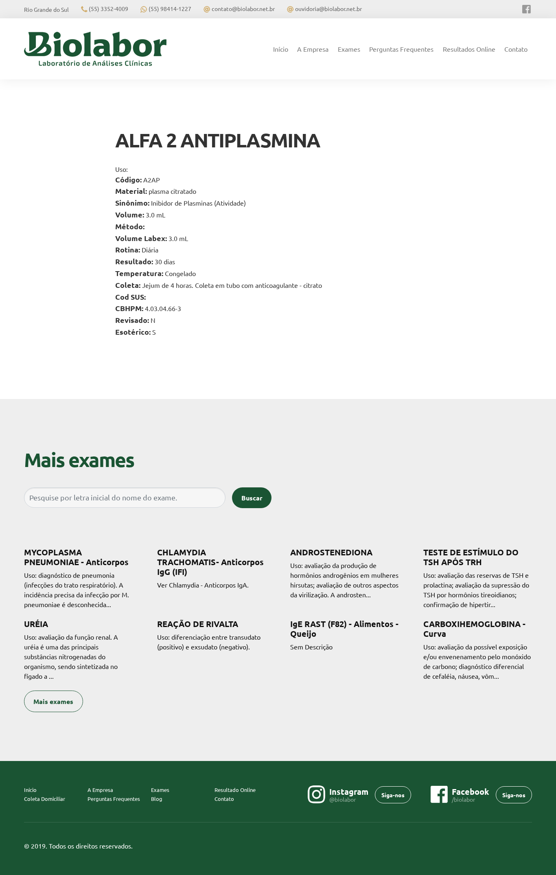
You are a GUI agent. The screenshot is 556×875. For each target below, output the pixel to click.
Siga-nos (393, 794)
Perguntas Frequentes (401, 49)
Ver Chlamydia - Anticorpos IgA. (210, 568)
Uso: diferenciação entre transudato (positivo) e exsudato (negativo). (208, 635)
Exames (349, 49)
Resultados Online (469, 49)
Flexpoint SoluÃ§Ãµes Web (527, 846)
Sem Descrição (344, 635)
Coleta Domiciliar (44, 798)
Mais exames (53, 701)
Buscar (252, 497)
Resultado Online (235, 789)
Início (283, 49)
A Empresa (312, 49)
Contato (516, 49)
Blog (156, 798)
